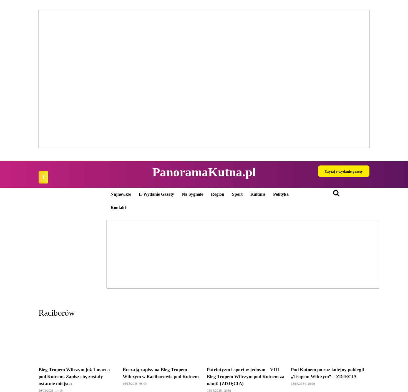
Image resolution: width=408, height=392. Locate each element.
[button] (47, 78)
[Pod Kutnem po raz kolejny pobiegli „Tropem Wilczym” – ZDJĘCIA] (330, 343)
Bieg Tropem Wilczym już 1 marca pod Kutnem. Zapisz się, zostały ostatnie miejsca (74, 376)
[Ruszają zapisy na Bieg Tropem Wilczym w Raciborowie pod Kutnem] (162, 343)
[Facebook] (43, 177)
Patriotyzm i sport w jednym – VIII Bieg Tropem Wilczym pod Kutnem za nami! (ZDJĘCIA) (245, 376)
